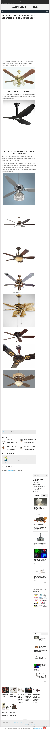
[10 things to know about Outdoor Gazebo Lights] (28, 690)
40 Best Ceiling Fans (25, 1)
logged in (10, 470)
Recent (44, 495)
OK (44, 728)
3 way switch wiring (15, 1)
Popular (37, 495)
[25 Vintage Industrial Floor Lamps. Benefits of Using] (5, 706)
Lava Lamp (36, 482)
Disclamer (25, 724)
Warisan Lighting (25, 7)
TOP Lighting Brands (43, 726)
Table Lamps (36, 489)
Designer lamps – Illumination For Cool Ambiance (39, 508)
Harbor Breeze (37, 484)
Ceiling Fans (8, 20)
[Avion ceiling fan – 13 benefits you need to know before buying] (36, 690)
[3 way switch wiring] (5, 690)
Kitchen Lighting (37, 487)
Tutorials (36, 491)
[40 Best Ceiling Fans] (13, 690)
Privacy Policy (32, 724)
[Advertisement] (19, 31)
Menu (3, 11)
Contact (34, 726)
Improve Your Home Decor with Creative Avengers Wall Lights (40, 560)
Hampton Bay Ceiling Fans (39, 486)
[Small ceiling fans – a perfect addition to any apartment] (21, 690)
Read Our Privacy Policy (38, 728)
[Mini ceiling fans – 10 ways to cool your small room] (13, 706)
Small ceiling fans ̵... (36, 1)
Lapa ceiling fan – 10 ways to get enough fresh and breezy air (40, 577)
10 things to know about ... (8, 3)
